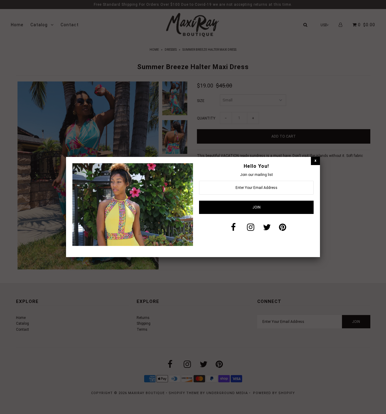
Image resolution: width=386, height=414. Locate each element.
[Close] (315, 161)
